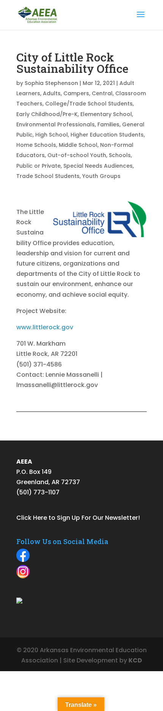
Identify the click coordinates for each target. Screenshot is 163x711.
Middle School (78, 145)
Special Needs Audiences (98, 166)
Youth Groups (101, 176)
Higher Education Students (107, 134)
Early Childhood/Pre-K (47, 114)
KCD (135, 660)
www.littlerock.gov (44, 327)
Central (102, 93)
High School (51, 134)
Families (108, 124)
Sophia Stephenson (51, 83)
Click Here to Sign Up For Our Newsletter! (78, 517)
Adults (52, 93)
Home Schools (36, 145)
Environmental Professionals (55, 124)
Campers (76, 93)
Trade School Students (48, 176)
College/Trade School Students (89, 103)
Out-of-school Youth (76, 155)
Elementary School (106, 114)
